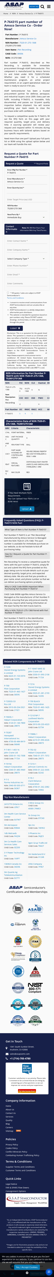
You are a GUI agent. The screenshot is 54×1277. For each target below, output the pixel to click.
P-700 (6, 685)
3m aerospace (10, 825)
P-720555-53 (10, 701)
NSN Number (12, 205)
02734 (41, 727)
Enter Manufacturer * (16, 179)
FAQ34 (17, 836)
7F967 (41, 866)
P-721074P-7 (34, 715)
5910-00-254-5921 (17, 707)
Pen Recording (24, 49)
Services (9, 1116)
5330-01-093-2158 (41, 674)
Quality (9, 1120)
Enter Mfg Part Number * (17, 170)
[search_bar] (42, 6)
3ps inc (31, 825)
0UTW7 (17, 819)
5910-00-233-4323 (41, 724)
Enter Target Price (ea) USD (17, 196)
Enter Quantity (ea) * (15, 188)
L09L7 (16, 807)
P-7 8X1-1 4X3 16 (11, 749)
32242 (41, 772)
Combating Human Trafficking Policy (22, 1155)
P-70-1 (31, 778)
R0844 (17, 828)
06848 (17, 744)
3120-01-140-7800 (17, 723)
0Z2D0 (17, 847)
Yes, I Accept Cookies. (27, 1267)
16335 (17, 679)
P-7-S (6, 779)
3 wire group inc (36, 803)
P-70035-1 (8, 717)
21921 (17, 710)
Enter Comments (13, 280)
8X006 (20, 53)
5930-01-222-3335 (41, 769)
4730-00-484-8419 (17, 741)
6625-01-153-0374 (17, 676)
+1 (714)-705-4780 (20, 1058)
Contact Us (11, 1113)
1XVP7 (17, 858)
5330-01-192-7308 (17, 755)
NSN (14, 13)
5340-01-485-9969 (17, 769)
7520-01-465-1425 (41, 707)
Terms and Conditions (15, 298)
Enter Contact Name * (15, 238)
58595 (17, 694)
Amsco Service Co (26, 13)
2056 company (35, 864)
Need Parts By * (13, 214)
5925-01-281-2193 (41, 693)
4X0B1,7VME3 (34, 808)
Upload (26, 509)
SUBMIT (13, 328)
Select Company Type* (16, 256)
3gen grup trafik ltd (37, 843)
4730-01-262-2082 (41, 786)
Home (6, 13)
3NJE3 (41, 836)
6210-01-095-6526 (41, 740)
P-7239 (7, 667)
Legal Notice (11, 1184)
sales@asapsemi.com (20, 1054)
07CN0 (41, 818)
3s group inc (34, 815)
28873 (17, 725)
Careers (9, 1127)
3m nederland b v (36, 854)
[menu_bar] (49, 6)
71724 (41, 677)
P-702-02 (32, 749)
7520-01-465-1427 (17, 691)
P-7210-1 (32, 764)
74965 (41, 790)
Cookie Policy (12, 1148)
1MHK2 (41, 828)
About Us (10, 1109)
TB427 (41, 846)
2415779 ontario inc (13, 804)
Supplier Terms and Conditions (20, 1167)
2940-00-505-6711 (17, 785)
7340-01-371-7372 (41, 755)
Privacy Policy (12, 1144)
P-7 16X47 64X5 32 (36, 668)
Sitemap (11, 1131)
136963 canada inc (13, 864)
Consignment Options (16, 1191)
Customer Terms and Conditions (21, 1170)
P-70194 (7, 764)
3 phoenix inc (34, 833)
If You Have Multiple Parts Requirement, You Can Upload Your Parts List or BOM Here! (23, 497)
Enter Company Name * (16, 247)
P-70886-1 (32, 734)
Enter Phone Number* (16, 263)
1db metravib (10, 833)
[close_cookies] (27, 1273)
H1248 (41, 857)
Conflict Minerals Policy (16, 1151)
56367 (17, 788)
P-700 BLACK (34, 701)
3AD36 (17, 866)
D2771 (17, 878)
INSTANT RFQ (34, 6)
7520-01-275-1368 (28, 42)
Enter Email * (12, 271)
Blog (8, 1124)
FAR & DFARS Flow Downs (17, 1187)
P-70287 (7, 732)
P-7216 (31, 684)
